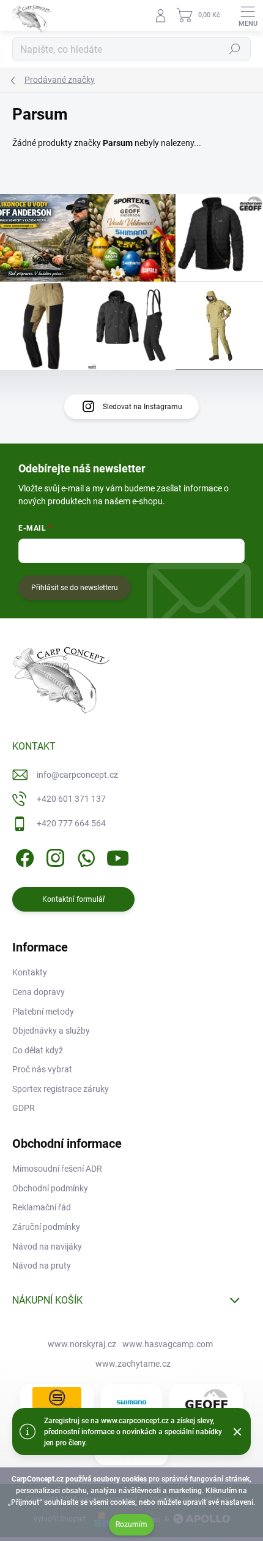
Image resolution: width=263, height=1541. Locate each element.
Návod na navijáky (47, 1246)
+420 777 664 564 (71, 823)
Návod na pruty (41, 1265)
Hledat (235, 49)
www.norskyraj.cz (82, 1344)
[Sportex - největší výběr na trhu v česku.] (56, 1402)
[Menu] (247, 15)
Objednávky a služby (51, 1031)
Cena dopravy (38, 992)
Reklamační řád (41, 1207)
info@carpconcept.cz (77, 775)
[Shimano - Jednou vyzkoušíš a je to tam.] (131, 1402)
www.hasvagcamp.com (167, 1344)
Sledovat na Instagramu (142, 406)
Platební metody (43, 1011)
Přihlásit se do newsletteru (74, 587)
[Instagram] (53, 855)
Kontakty (29, 972)
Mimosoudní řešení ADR (57, 1169)
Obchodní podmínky (50, 1188)
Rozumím (131, 1524)
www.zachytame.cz (133, 1364)
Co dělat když (37, 1050)
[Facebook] (23, 855)
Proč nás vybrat (42, 1069)
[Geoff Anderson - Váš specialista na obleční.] (206, 1402)
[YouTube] (118, 855)
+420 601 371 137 (71, 799)
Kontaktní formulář (73, 899)
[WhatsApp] (84, 855)
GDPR (23, 1108)
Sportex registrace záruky (60, 1089)
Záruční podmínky (46, 1227)
